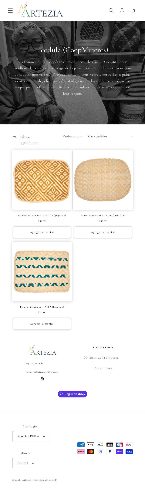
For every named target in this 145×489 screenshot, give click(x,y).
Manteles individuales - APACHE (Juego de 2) (42, 215)
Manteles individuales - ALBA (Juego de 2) (42, 307)
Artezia (26, 479)
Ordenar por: (73, 136)
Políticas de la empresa (101, 357)
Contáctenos (103, 368)
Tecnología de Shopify (45, 479)
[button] (10, 10)
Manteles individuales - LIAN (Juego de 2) (103, 215)
